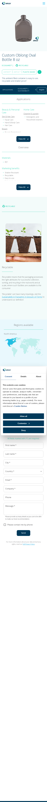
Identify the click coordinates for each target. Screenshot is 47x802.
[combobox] (23, 471)
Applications (8, 90)
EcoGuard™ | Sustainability (23, 90)
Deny (23, 430)
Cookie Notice (20, 406)
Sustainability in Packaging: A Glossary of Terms (22, 297)
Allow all (23, 416)
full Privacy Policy (29, 544)
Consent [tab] (8, 376)
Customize (22, 423)
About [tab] (38, 376)
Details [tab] (24, 376)
